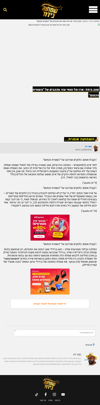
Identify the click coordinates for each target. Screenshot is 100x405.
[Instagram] (54, 394)
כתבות (85, 21)
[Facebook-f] (45, 394)
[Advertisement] (50, 116)
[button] (5, 9)
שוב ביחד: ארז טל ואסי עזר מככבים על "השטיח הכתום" (58, 21)
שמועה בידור (94, 21)
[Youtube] (63, 394)
